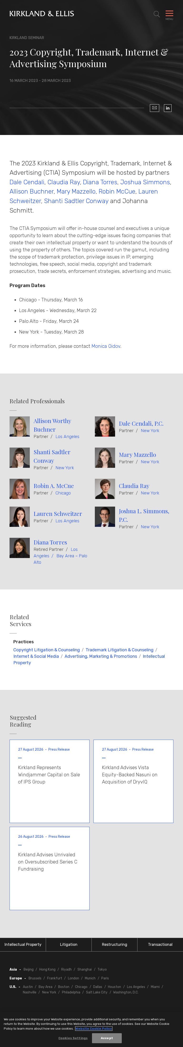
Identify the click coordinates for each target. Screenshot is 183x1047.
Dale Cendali (27, 182)
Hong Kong (47, 969)
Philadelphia (71, 992)
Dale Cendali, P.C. (141, 423)
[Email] (154, 108)
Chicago (63, 493)
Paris (105, 978)
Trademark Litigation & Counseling (119, 650)
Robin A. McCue (54, 485)
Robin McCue (117, 191)
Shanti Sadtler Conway (77, 201)
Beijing (29, 969)
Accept (107, 1038)
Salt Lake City (96, 992)
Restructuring (114, 944)
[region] (91, 1029)
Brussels (35, 978)
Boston (63, 987)
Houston (114, 987)
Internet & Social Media (36, 656)
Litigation (68, 944)
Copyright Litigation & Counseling (46, 650)
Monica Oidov (106, 346)
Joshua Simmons (145, 182)
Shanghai (84, 969)
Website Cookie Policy (94, 1028)
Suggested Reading (23, 721)
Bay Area (45, 987)
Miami (155, 987)
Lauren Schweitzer (58, 513)
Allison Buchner (32, 191)
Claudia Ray (63, 182)
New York (150, 430)
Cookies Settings (73, 1038)
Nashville (29, 992)
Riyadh (66, 969)
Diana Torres (100, 182)
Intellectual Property (23, 944)
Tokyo (102, 969)
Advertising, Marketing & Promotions (101, 656)
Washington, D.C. (125, 992)
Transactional (160, 944)
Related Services (20, 620)
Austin (28, 987)
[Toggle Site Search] (156, 14)
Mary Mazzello (76, 191)
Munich (90, 978)
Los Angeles (67, 436)
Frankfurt (54, 978)
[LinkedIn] (168, 108)
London (73, 978)
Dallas (97, 987)
